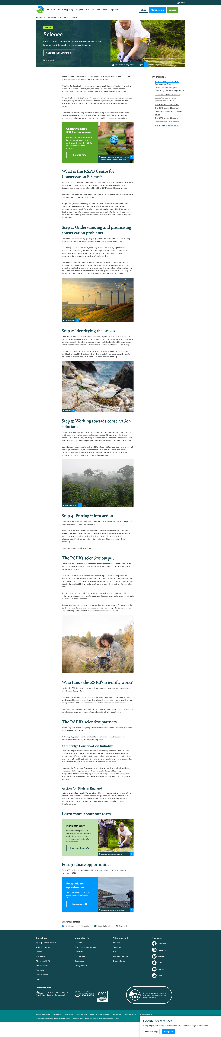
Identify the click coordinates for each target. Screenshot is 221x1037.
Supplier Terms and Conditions (99, 1014)
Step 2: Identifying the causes (167, 94)
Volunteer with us (43, 947)
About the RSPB (43, 961)
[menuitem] (51, 10)
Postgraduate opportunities (167, 125)
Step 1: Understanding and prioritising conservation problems (170, 89)
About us (51, 9)
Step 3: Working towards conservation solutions (165, 99)
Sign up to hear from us (46, 942)
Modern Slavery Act (130, 1014)
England (116, 942)
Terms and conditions (43, 1014)
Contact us (40, 970)
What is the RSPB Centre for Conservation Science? (167, 82)
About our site (116, 1014)
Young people (81, 965)
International (119, 961)
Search (182, 2)
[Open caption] (146, 64)
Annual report (42, 965)
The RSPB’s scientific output (167, 108)
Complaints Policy (81, 1014)
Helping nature (82, 9)
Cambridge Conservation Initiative (80, 750)
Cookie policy (56, 1014)
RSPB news (41, 956)
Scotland (117, 947)
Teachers (78, 942)
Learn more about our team (167, 121)
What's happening (65, 9)
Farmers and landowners (85, 947)
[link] (121, 926)
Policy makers (81, 956)
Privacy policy (68, 1014)
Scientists (79, 951)
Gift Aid (39, 979)
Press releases (42, 974)
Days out (114, 9)
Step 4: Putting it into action (167, 104)
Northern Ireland (120, 956)
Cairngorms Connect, (83, 770)
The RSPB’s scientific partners (167, 118)
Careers (39, 951)
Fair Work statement (145, 1014)
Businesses (79, 961)
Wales (115, 951)
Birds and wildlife (99, 9)
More (49, 997)
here (90, 548)
